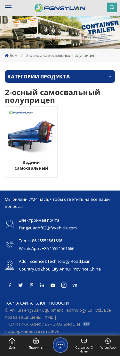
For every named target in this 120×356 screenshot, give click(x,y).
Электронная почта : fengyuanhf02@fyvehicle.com (48, 224)
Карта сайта (19, 303)
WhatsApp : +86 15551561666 (46, 248)
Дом (13, 55)
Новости (59, 303)
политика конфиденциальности (43, 324)
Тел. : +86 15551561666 (40, 241)
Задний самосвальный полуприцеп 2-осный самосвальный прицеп (31, 165)
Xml (49, 317)
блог (41, 303)
